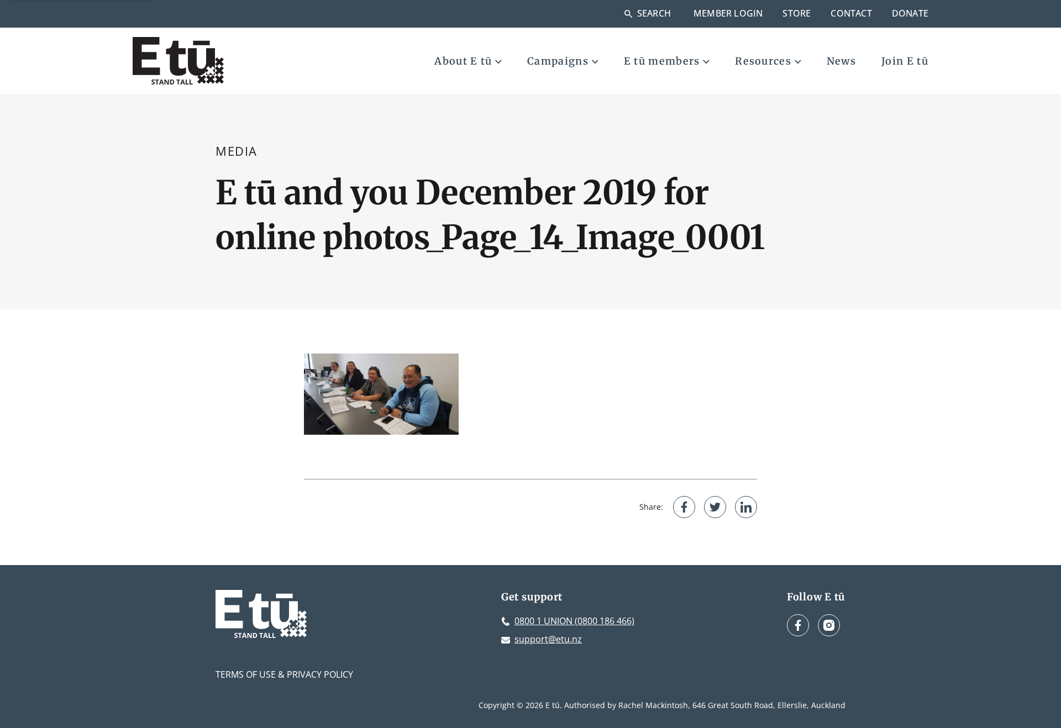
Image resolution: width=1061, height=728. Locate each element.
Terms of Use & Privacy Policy (284, 674)
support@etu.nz (548, 639)
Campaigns (558, 61)
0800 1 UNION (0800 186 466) (574, 621)
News (841, 61)
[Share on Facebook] (684, 507)
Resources (763, 61)
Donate (910, 13)
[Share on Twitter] (715, 507)
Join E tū (904, 61)
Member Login (728, 13)
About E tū (463, 61)
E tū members (662, 61)
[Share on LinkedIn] (746, 507)
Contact (851, 13)
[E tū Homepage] (178, 61)
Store (796, 13)
